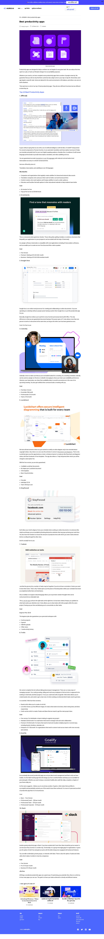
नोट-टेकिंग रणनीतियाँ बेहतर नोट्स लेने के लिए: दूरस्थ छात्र (71, 899)
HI (69, 7)
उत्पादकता (24, 17)
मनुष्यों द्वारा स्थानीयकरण (36, 8)
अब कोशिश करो (72, 2)
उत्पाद (19, 8)
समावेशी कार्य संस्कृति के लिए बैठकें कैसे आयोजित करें (50, 899)
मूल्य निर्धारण (27, 8)
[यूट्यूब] (89, 929)
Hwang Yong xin (25, 26)
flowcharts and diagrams (65, 452)
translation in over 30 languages (45, 158)
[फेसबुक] (78, 929)
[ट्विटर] (82, 929)
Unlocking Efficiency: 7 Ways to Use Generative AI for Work (29, 900)
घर (20, 17)
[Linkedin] (86, 929)
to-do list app (26, 600)
